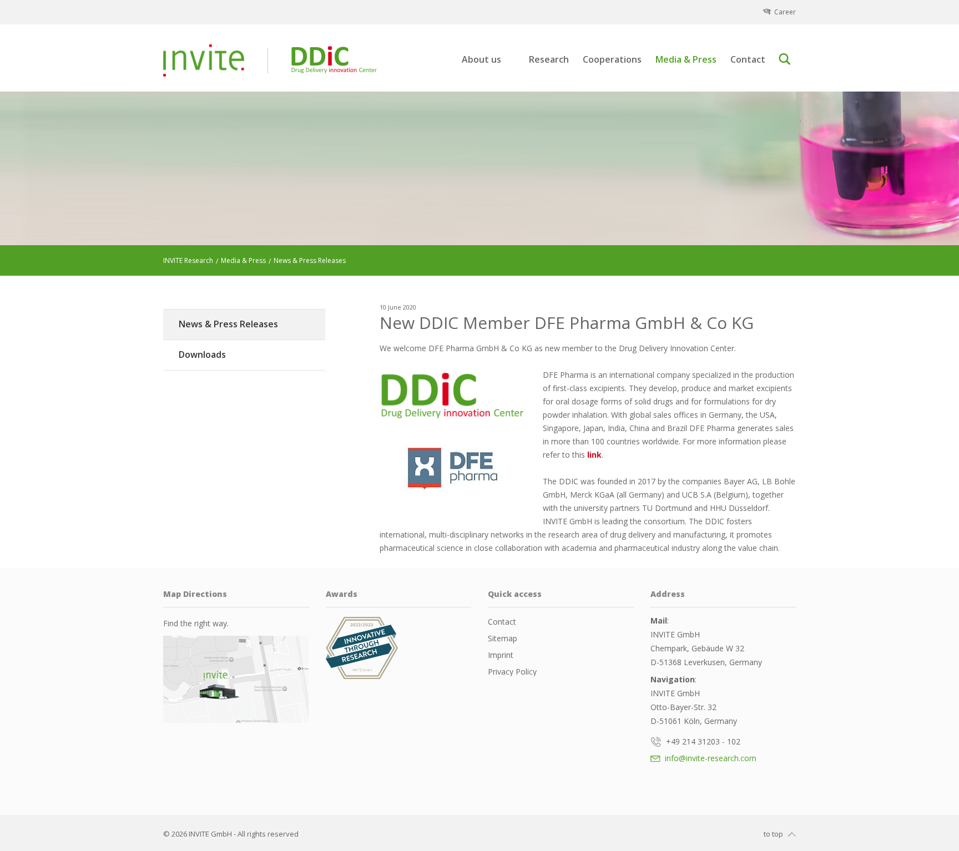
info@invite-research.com (709, 758)
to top (773, 834)
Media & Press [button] (685, 59)
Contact (747, 59)
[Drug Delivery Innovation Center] (453, 395)
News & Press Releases (228, 324)
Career (785, 12)
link (594, 454)
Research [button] (549, 59)
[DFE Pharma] (453, 468)
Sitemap (502, 638)
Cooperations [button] (612, 59)
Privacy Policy (512, 671)
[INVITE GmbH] (203, 60)
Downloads (202, 354)
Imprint (500, 655)
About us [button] (481, 59)
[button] (787, 59)
